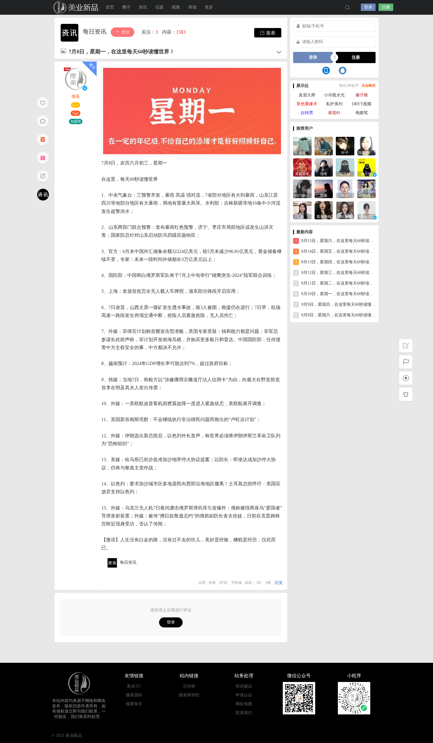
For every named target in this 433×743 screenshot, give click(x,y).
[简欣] (345, 188)
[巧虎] (324, 145)
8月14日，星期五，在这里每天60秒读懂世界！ (335, 251)
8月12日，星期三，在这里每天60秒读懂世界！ (335, 272)
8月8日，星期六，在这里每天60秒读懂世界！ (335, 315)
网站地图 (244, 704)
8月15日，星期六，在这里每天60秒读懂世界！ (335, 241)
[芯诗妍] (345, 167)
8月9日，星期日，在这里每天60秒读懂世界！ (335, 304)
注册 (386, 7)
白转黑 (307, 113)
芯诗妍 (189, 686)
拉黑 (202, 583)
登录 (368, 7)
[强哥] (324, 167)
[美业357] (366, 210)
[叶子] (345, 145)
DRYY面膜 (361, 104)
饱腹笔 (362, 113)
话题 (159, 7)
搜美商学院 (189, 695)
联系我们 (244, 713)
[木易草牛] (302, 167)
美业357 (134, 686)
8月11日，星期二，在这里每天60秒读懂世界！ (335, 283)
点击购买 (368, 85)
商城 (192, 7)
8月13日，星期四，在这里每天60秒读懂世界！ (335, 262)
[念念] (302, 145)
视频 (176, 7)
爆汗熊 (362, 95)
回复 (279, 583)
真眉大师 (307, 95)
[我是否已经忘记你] (366, 145)
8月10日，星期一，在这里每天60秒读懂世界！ (335, 294)
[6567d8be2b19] (302, 188)
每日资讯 (95, 31)
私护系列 (334, 104)
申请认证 (244, 695)
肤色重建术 (307, 104)
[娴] (302, 210)
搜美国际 (134, 695)
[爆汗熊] (366, 167)
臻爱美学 (134, 704)
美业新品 (69, 7)
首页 (110, 7)
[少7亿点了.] (366, 188)
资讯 (143, 7)
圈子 (126, 7)
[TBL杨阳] (345, 210)
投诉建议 (244, 686)
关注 (125, 32)
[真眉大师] (324, 210)
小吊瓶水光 (334, 95)
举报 (212, 583)
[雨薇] (324, 188)
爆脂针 (334, 113)
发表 (270, 32)
